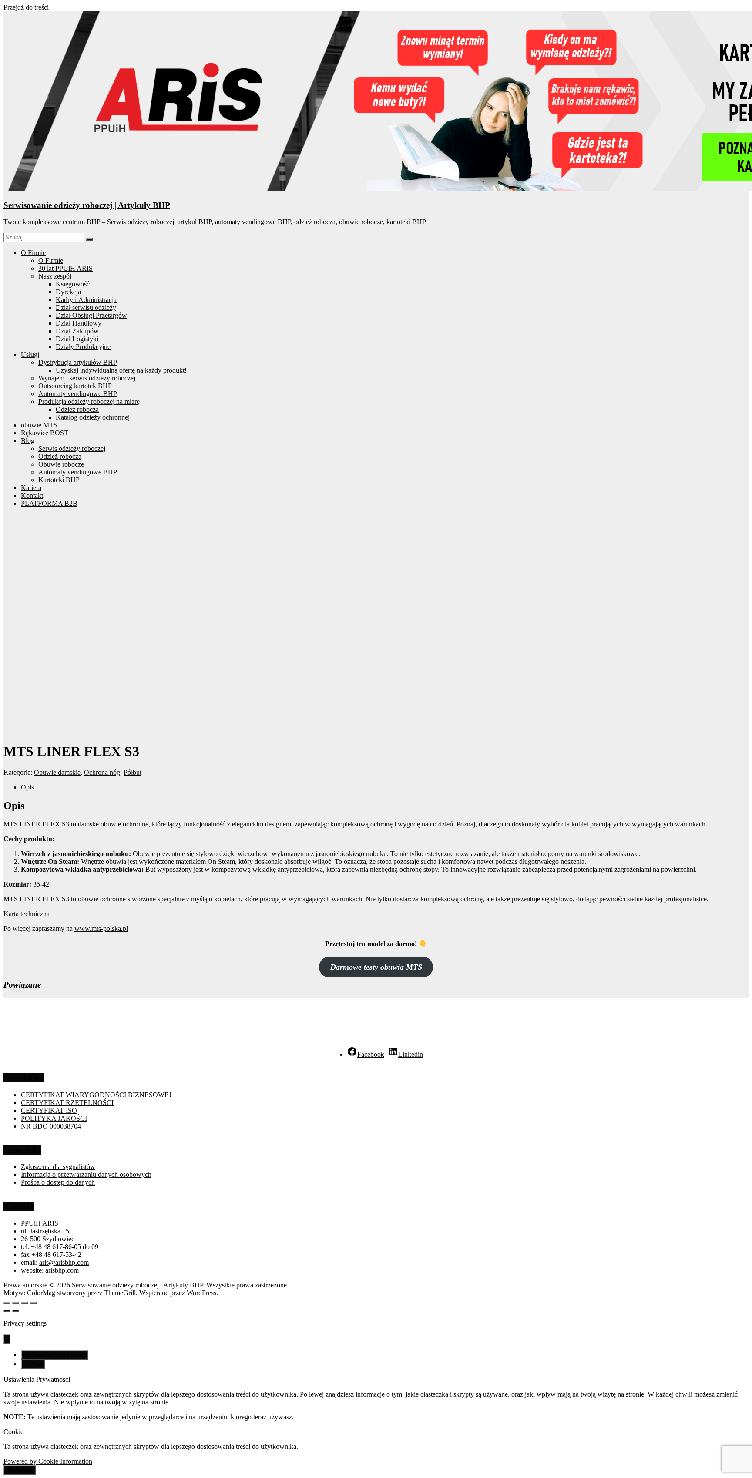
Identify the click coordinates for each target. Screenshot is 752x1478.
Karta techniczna (26, 913)
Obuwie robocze (61, 464)
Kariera (31, 487)
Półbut (132, 772)
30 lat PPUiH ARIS (65, 268)
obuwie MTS (39, 425)
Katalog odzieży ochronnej (93, 417)
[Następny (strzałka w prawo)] (15, 1311)
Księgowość (73, 284)
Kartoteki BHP (59, 480)
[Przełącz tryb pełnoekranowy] (15, 1303)
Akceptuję (19, 1470)
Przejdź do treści (26, 7)
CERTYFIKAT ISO (49, 1110)
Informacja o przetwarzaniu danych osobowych (86, 1174)
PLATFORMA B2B (49, 503)
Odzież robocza (77, 409)
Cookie (33, 1364)
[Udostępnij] (24, 1303)
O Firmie (33, 252)
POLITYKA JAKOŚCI (54, 1118)
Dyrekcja (68, 292)
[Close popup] (6, 1339)
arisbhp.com (62, 1270)
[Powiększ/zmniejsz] (6, 1303)
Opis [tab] (27, 787)
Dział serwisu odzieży (86, 307)
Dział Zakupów (77, 331)
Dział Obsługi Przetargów (91, 315)
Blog (27, 440)
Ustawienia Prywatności (54, 1355)
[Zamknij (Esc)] (33, 1303)
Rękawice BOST (44, 433)
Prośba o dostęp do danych (58, 1182)
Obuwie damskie (57, 772)
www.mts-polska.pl (101, 928)
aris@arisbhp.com (64, 1262)
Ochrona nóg (102, 772)
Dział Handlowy (78, 323)
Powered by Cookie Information (47, 1461)
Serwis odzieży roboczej (71, 448)
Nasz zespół (54, 276)
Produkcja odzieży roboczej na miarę (89, 401)
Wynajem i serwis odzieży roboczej (86, 378)
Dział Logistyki (77, 339)
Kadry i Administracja (86, 299)
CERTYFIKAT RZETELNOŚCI (67, 1102)
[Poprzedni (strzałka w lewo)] (6, 1311)
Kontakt (32, 495)
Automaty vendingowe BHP (77, 393)
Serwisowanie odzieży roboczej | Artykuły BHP (86, 205)
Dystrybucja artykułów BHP (77, 362)
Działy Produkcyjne (83, 346)
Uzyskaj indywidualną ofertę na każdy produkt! (121, 370)
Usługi (30, 354)
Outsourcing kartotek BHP (75, 386)
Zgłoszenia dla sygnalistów (58, 1166)
